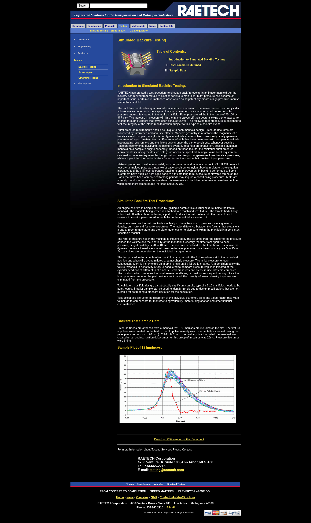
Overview (142, 497)
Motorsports (138, 26)
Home (120, 497)
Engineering (94, 26)
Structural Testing (88, 78)
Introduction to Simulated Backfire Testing (197, 59)
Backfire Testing (99, 30)
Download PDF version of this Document (179, 439)
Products (110, 26)
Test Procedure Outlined (185, 65)
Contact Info (166, 26)
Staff (154, 497)
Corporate (78, 26)
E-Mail (171, 507)
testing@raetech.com (167, 470)
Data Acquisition (139, 30)
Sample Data (177, 70)
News (152, 26)
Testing (123, 26)
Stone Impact (118, 30)
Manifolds (159, 484)
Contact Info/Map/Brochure (177, 497)
